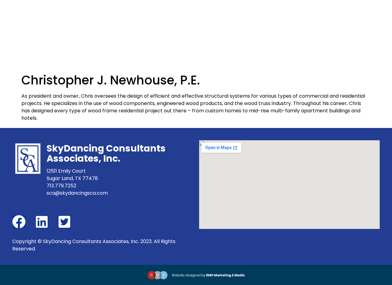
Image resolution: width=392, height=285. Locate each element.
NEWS (312, 26)
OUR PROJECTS (273, 26)
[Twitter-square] (64, 222)
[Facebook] (19, 222)
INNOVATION (227, 26)
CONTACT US (347, 26)
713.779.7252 (61, 185)
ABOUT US (187, 26)
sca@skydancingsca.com (77, 193)
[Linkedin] (41, 222)
